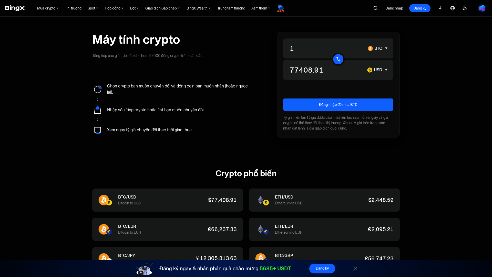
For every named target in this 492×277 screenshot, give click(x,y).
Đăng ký (322, 268)
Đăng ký (419, 8)
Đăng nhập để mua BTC (338, 105)
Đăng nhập (394, 8)
